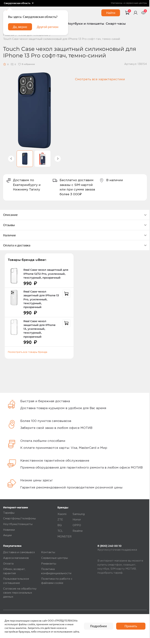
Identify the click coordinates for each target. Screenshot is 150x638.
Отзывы (9, 225)
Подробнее (98, 626)
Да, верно (20, 27)
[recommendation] (66, 294)
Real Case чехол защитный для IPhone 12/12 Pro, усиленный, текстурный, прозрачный (45, 273)
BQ (59, 525)
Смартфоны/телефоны (19, 518)
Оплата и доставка (16, 245)
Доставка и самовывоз (19, 552)
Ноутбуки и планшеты (85, 23)
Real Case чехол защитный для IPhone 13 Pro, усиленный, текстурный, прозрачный (41, 299)
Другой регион (47, 27)
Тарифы (8, 513)
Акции (7, 535)
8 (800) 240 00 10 (109, 546)
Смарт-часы (116, 23)
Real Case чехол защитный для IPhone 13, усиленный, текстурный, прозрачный (39, 329)
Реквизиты (48, 564)
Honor (77, 519)
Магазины (116, 3)
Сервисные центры (54, 558)
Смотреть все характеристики (100, 79)
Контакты (48, 552)
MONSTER (64, 536)
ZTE (60, 519)
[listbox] (18, 3)
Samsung (79, 514)
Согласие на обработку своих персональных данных (20, 593)
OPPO (77, 525)
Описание (10, 214)
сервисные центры (136, 3)
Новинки (9, 530)
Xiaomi (61, 514)
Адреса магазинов (16, 558)
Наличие (9, 235)
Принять (131, 626)
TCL (60, 531)
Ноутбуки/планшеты (18, 524)
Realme (78, 531)
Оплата (8, 564)
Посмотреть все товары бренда (27, 352)
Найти (110, 12)
